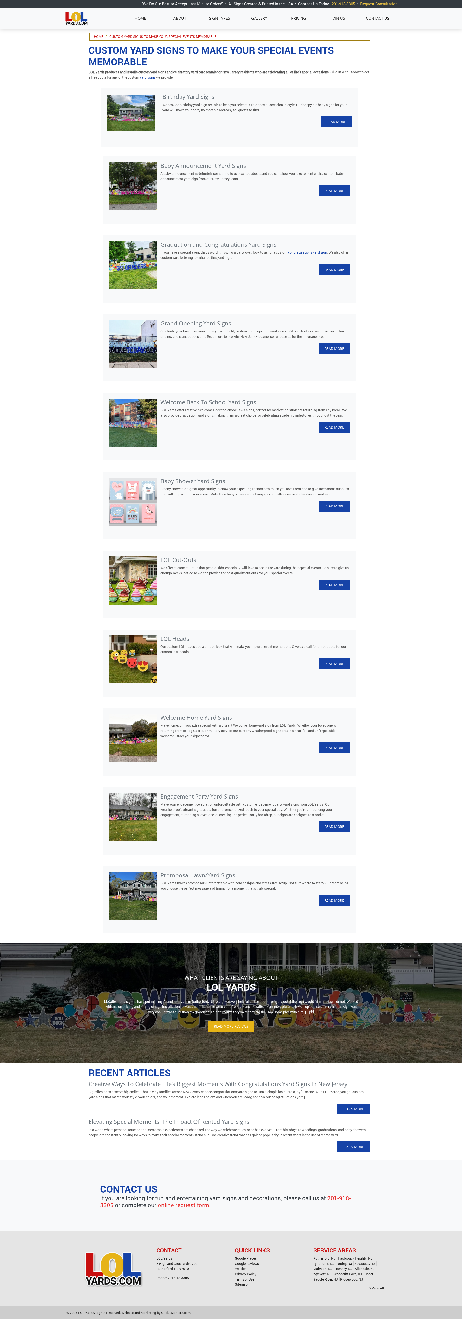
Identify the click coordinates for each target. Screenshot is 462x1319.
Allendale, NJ (365, 1268)
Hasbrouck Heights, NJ (355, 1258)
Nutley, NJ (344, 1263)
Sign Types (219, 18)
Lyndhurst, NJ (323, 1263)
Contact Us (377, 18)
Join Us (338, 18)
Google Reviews (247, 1263)
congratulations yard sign (307, 252)
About (179, 18)
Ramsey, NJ (343, 1268)
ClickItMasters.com (176, 1312)
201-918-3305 (343, 3)
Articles (240, 1268)
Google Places (246, 1258)
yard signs (147, 77)
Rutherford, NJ (324, 1258)
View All (377, 1288)
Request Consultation (379, 3)
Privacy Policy (245, 1274)
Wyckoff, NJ (322, 1274)
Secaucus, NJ (364, 1263)
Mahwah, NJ (322, 1268)
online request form (183, 1205)
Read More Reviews (231, 1026)
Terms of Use (244, 1279)
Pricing (298, 18)
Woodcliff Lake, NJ (348, 1274)
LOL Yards (86, 1312)
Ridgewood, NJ (351, 1279)
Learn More (353, 1109)
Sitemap (241, 1284)
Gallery (259, 18)
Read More (336, 121)
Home (140, 18)
